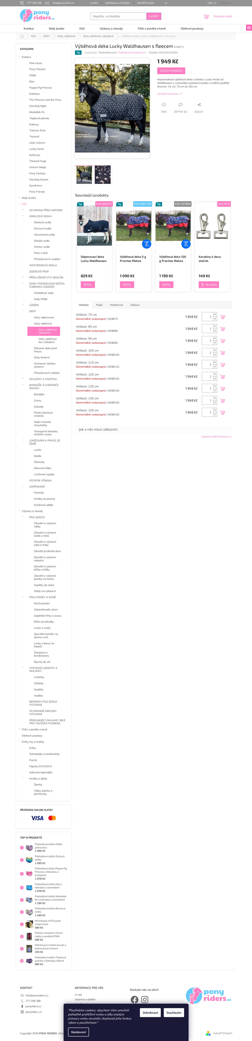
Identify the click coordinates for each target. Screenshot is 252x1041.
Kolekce (26, 57)
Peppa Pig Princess (40, 87)
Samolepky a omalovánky (44, 754)
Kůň (24, 204)
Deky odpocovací (44, 317)
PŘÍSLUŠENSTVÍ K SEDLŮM (46, 277)
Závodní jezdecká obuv (47, 551)
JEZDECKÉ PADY (39, 271)
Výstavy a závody (32, 511)
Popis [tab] (99, 305)
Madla (37, 456)
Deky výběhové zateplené (48, 331)
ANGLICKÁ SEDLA (40, 216)
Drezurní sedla (42, 228)
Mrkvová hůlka (42, 468)
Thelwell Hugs (37, 161)
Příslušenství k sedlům (47, 259)
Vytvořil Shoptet (222, 1033)
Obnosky (39, 462)
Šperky (38, 784)
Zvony (37, 400)
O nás (94, 2)
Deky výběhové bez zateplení (48, 340)
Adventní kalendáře (40, 772)
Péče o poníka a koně (34, 729)
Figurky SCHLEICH (40, 766)
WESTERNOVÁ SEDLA (43, 265)
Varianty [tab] (84, 305)
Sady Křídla (40, 299)
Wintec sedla (42, 246)
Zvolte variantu (171, 70)
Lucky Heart (36, 149)
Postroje (39, 492)
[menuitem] (28, 29)
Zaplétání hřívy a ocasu (47, 615)
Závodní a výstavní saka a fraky (45, 543)
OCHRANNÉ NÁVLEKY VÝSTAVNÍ (43, 712)
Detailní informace (168, 93)
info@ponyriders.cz (37, 995)
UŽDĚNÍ (34, 305)
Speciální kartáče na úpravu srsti (46, 635)
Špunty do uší (42, 661)
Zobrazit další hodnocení (215, 436)
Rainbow (34, 93)
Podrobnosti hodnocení (131, 52)
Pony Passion (37, 69)
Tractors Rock (37, 130)
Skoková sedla (42, 222)
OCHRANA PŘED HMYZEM (45, 210)
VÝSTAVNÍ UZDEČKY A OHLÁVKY (43, 669)
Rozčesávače (42, 603)
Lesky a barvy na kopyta (44, 645)
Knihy (32, 748)
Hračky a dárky (38, 778)
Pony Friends (37, 191)
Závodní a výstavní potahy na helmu (45, 577)
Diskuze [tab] (135, 305)
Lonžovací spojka (44, 474)
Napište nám (145, 2)
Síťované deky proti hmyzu (45, 350)
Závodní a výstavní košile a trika (45, 534)
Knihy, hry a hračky (33, 741)
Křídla (32, 75)
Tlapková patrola (39, 118)
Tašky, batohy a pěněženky (43, 792)
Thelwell (34, 136)
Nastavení (78, 1032)
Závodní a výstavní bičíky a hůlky (45, 568)
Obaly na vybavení (45, 591)
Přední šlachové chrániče (43, 414)
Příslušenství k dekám (47, 373)
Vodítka (38, 695)
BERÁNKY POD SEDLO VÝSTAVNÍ (43, 703)
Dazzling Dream (38, 179)
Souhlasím (174, 1012)
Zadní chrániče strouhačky (42, 423)
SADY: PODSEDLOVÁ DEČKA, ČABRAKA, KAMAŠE (47, 285)
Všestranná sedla (44, 234)
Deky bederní (42, 357)
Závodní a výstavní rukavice (45, 559)
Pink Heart (35, 63)
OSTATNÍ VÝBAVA (40, 480)
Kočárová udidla (43, 505)
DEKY (32, 311)
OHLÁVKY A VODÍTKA (43, 379)
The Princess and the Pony (45, 99)
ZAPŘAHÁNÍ (37, 486)
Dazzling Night (37, 106)
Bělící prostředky (44, 621)
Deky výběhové (43, 323)
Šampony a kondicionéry (41, 654)
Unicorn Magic (37, 167)
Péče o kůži (41, 253)
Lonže (37, 449)
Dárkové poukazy (32, 735)
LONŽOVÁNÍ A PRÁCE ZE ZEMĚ (44, 442)
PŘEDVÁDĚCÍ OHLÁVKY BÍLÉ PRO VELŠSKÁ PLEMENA (47, 722)
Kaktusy (34, 124)
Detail (88, 284)
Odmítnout (150, 1012)
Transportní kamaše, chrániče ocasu (46, 433)
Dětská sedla (41, 240)
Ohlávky (38, 683)
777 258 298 (33, 1001)
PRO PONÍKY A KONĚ (42, 597)
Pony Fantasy (37, 173)
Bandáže (39, 394)
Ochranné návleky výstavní (44, 365)
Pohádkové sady (44, 293)
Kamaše (39, 406)
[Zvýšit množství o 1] (215, 314)
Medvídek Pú (37, 112)
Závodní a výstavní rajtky (45, 525)
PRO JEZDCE (37, 517)
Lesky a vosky (42, 627)
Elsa (31, 81)
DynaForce (35, 185)
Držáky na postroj (44, 498)
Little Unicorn (37, 142)
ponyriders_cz (34, 1012)
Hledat (153, 16)
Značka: (163, 52)
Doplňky (38, 689)
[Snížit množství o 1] (215, 319)
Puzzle (33, 760)
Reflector (34, 155)
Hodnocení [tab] (116, 305)
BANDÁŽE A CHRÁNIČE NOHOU (44, 386)
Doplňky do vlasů (44, 585)
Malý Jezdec (29, 197)
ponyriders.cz (33, 1006)
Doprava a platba (117, 2)
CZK (210, 2)
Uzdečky (39, 677)
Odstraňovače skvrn (46, 609)
